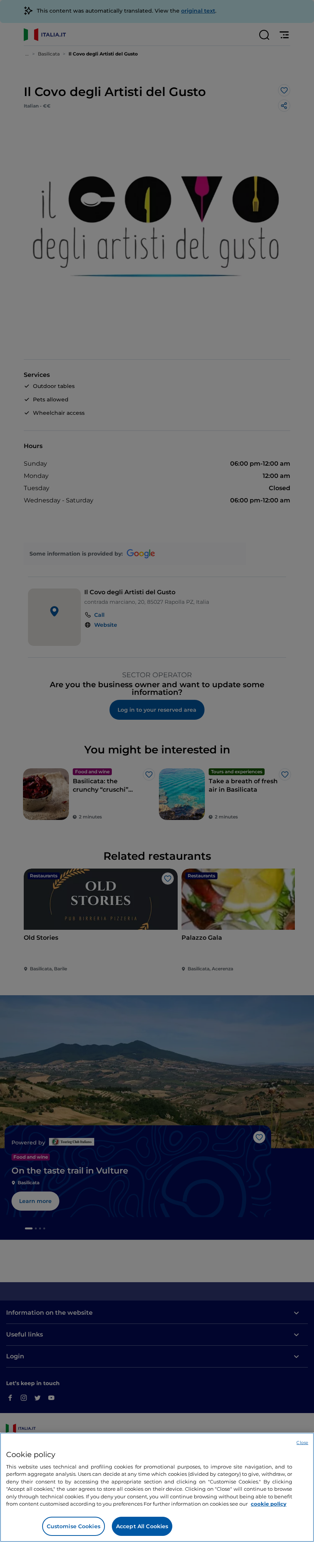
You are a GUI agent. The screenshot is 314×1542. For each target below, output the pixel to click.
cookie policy (268, 1504)
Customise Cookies (73, 1526)
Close (302, 1442)
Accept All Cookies (142, 1526)
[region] (157, 1487)
